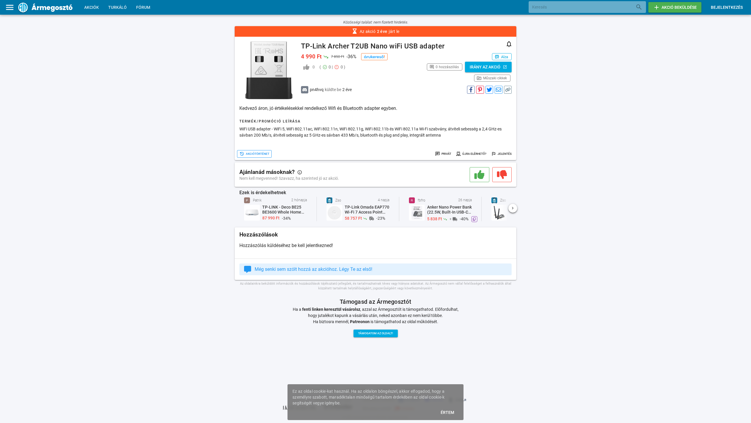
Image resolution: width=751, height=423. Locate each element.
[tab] (92, 7)
